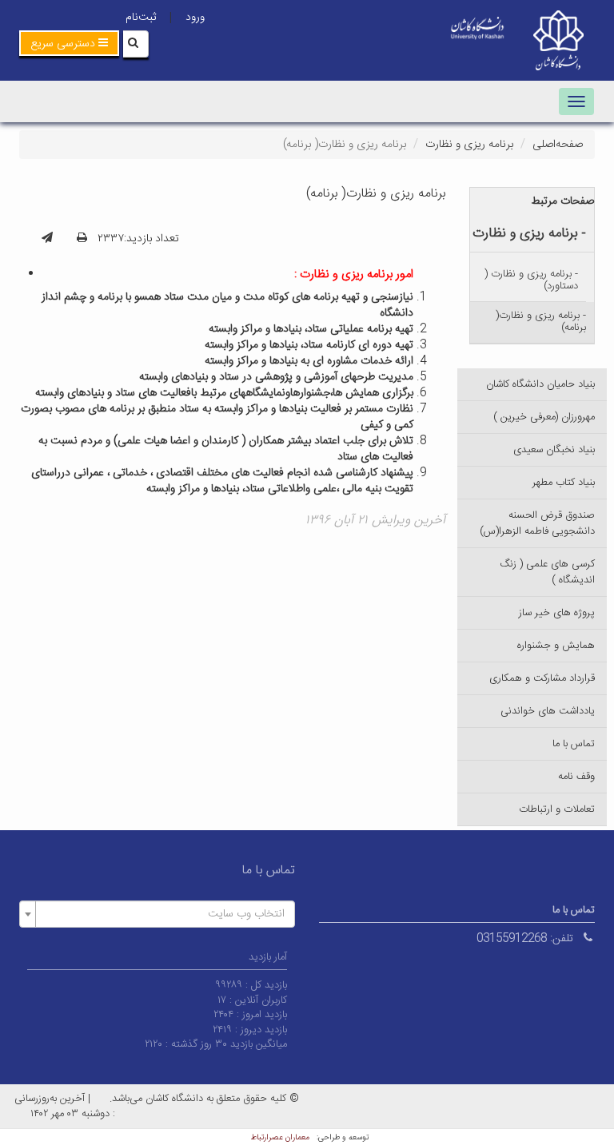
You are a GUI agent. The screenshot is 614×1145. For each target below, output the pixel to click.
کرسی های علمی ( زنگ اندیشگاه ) (547, 572)
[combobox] (157, 914)
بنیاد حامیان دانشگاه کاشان (540, 384)
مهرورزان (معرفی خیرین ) (544, 417)
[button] (69, 43)
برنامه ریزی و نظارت (469, 144)
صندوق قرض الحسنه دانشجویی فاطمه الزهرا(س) (537, 523)
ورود (195, 17)
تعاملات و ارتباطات (557, 809)
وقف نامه (576, 776)
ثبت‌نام (141, 17)
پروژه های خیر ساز (557, 613)
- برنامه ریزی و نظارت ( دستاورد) (531, 280)
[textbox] (162, 914)
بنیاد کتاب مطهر (563, 482)
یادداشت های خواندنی (547, 711)
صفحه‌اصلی (557, 144)
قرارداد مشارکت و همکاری (542, 678)
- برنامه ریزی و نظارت (529, 233)
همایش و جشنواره (556, 645)
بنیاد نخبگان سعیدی (554, 450)
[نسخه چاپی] (82, 238)
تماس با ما (573, 744)
